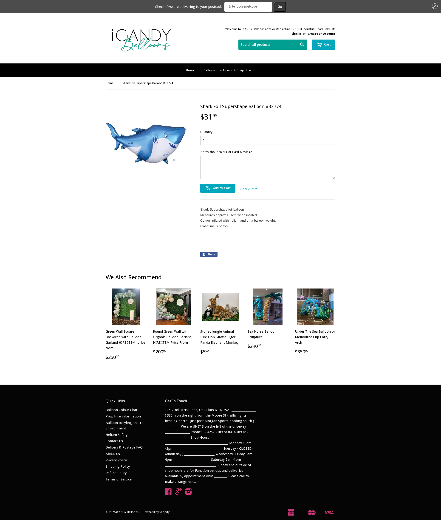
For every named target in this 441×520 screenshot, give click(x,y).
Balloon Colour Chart (122, 410)
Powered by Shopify (156, 512)
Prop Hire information (123, 416)
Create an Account (321, 33)
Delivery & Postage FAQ (124, 447)
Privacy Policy (116, 460)
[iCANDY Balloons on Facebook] (168, 493)
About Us (113, 454)
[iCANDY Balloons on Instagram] (188, 493)
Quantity (206, 132)
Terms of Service (119, 479)
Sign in (296, 33)
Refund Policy (116, 473)
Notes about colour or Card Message (226, 152)
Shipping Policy (118, 466)
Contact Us (114, 441)
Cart (327, 44)
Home (190, 70)
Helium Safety (116, 435)
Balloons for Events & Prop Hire (229, 70)
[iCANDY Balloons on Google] (178, 493)
